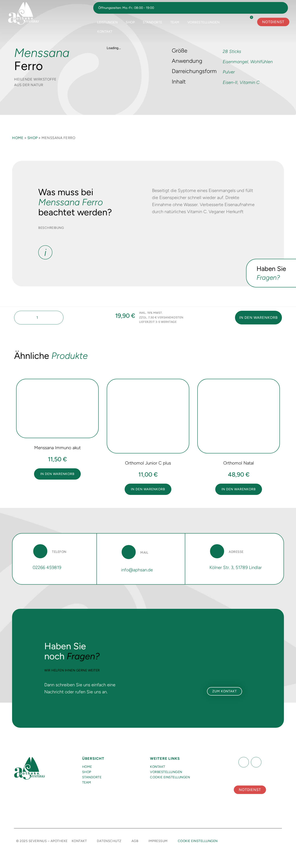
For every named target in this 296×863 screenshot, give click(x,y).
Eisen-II (230, 82)
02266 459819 (47, 567)
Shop (130, 22)
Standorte (152, 22)
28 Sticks (232, 51)
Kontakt (105, 31)
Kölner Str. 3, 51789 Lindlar (235, 567)
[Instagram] (256, 762)
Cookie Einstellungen (170, 777)
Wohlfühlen (261, 61)
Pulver (229, 72)
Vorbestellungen (203, 22)
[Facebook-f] (243, 762)
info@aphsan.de (137, 570)
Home (17, 138)
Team (174, 22)
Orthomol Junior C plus (148, 463)
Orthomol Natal (238, 463)
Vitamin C (250, 82)
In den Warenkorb (258, 317)
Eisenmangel (235, 61)
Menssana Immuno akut (57, 447)
